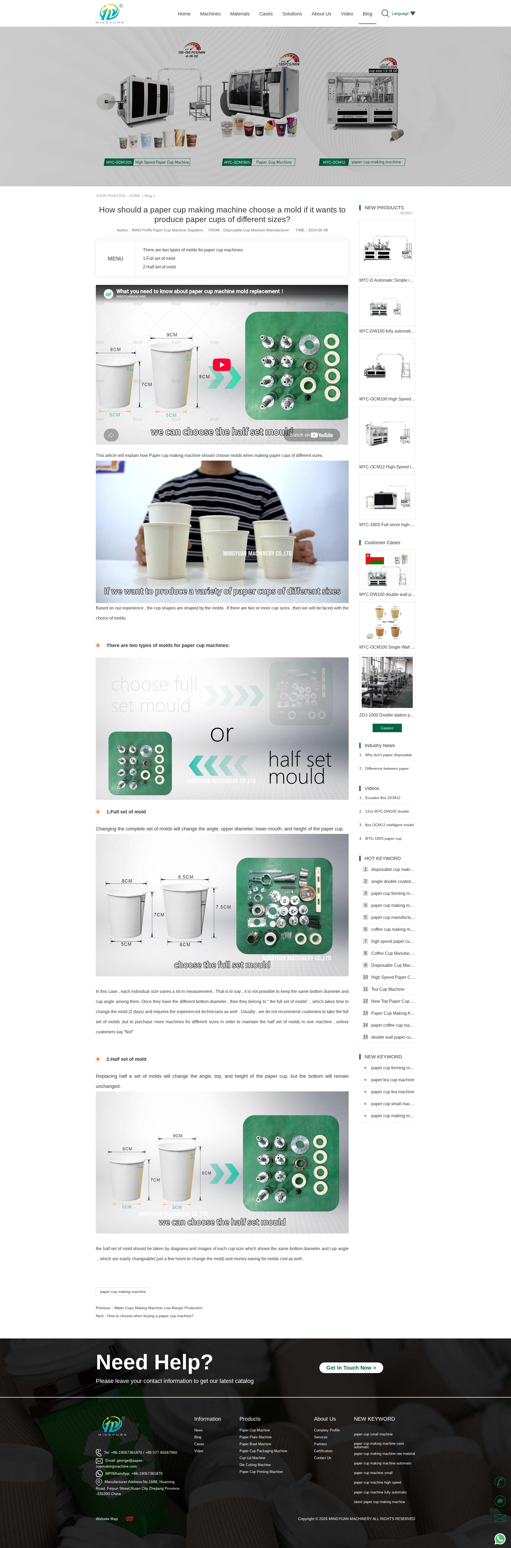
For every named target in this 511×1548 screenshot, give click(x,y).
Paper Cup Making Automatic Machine (389, 1013)
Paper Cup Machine (255, 1430)
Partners (320, 1444)
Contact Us (322, 1458)
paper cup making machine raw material (384, 1438)
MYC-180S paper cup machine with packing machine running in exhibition (385, 840)
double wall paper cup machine (389, 1037)
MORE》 (407, 213)
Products (250, 1419)
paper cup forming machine (389, 893)
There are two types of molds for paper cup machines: (193, 250)
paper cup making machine (123, 1291)
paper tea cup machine (392, 1080)
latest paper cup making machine (379, 1487)
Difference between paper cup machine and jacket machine (387, 770)
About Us (325, 1419)
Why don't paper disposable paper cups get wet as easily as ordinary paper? (385, 757)
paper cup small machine (393, 1103)
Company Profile (327, 1430)
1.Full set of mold (159, 258)
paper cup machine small (373, 1458)
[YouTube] (129, 1519)
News (198, 1430)
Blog (148, 196)
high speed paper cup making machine (389, 941)
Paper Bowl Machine (255, 1444)
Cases (199, 1444)
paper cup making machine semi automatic (393, 1115)
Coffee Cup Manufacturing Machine (389, 953)
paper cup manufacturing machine (389, 917)
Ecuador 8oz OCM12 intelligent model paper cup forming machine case (382, 800)
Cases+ (387, 728)
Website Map (107, 1519)
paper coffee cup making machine (389, 1025)
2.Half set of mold (159, 267)
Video (198, 1451)
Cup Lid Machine (252, 1458)
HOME (134, 196)
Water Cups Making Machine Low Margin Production (158, 1308)
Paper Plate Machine (256, 1437)
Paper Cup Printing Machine (261, 1472)
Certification (323, 1451)
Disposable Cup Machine (389, 965)
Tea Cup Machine (384, 989)
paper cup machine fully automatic (380, 1477)
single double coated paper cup (389, 881)
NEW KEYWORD (374, 1419)
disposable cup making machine (389, 869)
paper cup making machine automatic (383, 1448)
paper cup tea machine (392, 1092)
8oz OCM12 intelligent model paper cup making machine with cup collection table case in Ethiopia (386, 827)
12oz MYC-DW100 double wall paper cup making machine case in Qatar (386, 813)
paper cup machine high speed (377, 1467)
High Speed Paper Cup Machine (389, 977)
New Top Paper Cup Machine (389, 1001)
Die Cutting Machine (255, 1465)
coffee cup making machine (389, 929)
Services (321, 1437)
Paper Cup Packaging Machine (263, 1451)
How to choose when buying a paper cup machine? (150, 1316)
